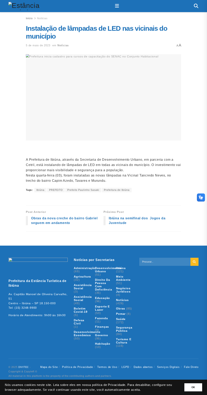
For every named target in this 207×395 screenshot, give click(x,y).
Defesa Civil (79, 322)
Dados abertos (143, 367)
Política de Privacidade (77, 367)
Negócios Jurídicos (123, 290)
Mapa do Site (49, 367)
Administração (85, 268)
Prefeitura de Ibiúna (117, 190)
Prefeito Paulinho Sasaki (83, 190)
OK (193, 387)
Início (29, 18)
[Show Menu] (117, 6)
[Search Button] (196, 6)
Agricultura (82, 276)
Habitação (102, 343)
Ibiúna (40, 190)
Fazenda (101, 318)
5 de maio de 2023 (38, 45)
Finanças (102, 326)
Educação (102, 298)
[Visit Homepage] (24, 6)
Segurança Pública (124, 329)
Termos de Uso (107, 367)
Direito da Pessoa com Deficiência (103, 284)
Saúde (121, 319)
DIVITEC (23, 367)
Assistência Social (83, 286)
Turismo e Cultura (123, 341)
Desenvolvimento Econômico (87, 333)
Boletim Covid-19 (80, 310)
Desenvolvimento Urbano (108, 269)
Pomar (121, 313)
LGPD (125, 367)
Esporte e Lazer (102, 308)
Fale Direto (191, 367)
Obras (120, 308)
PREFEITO (56, 190)
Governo (101, 335)
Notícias (42, 18)
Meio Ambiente (123, 278)
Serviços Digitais (168, 367)
